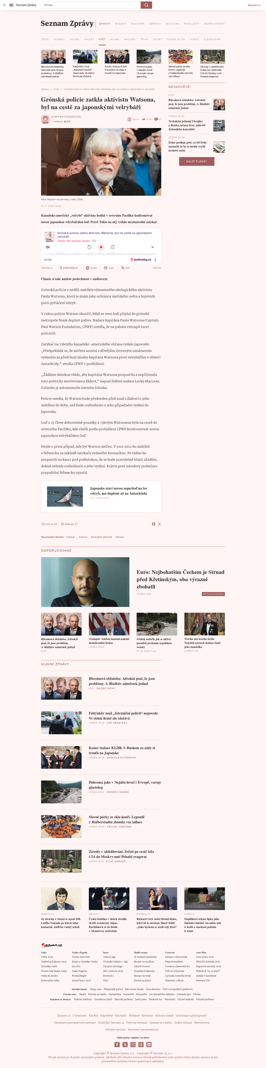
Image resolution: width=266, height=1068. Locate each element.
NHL (105, 981)
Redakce (134, 1016)
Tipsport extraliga (112, 966)
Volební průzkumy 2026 (54, 962)
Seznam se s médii (160, 1023)
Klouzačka (141, 994)
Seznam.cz (254, 5)
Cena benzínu (153, 989)
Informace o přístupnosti (191, 1016)
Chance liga (109, 957)
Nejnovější (179, 87)
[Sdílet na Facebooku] (153, 524)
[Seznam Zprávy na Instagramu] (133, 1044)
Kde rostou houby (134, 989)
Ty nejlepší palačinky (145, 957)
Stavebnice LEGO (103, 999)
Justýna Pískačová (66, 116)
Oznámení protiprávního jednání (75, 1023)
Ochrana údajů (164, 1016)
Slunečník (128, 994)
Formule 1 (108, 976)
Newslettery (202, 1023)
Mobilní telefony (83, 999)
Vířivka (196, 994)
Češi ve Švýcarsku (174, 971)
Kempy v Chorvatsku (176, 957)
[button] (53, 57)
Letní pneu (141, 999)
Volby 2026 (47, 957)
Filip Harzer (116, 861)
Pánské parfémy (205, 999)
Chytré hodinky (186, 999)
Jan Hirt (76, 966)
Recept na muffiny (144, 962)
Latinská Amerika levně (178, 976)
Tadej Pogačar (79, 971)
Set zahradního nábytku (162, 994)
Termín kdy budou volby (54, 971)
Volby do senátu (49, 976)
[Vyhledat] (146, 5)
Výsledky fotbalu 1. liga (115, 962)
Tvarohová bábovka (144, 971)
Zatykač (70, 536)
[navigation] (4, 5)
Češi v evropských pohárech (178, 989)
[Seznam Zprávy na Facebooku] (117, 1044)
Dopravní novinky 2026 (208, 966)
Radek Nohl (106, 688)
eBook (135, 119)
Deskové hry (155, 999)
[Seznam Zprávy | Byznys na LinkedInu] (148, 1044)
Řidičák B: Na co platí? (208, 971)
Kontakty (121, 1016)
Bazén (82, 994)
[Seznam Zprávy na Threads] (140, 1044)
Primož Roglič (79, 976)
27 (160, 119)
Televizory (169, 999)
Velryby (120, 536)
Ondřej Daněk (118, 792)
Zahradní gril (184, 994)
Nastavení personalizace (143, 1030)
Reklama (147, 1016)
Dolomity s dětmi (174, 981)
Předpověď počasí (113, 989)
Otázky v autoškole (206, 976)
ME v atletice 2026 (113, 971)
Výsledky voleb (49, 966)
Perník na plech (142, 981)
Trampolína (115, 994)
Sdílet (149, 119)
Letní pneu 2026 (205, 957)
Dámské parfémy (123, 999)
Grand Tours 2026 (81, 981)
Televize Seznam (136, 1023)
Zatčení (83, 536)
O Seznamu (80, 1016)
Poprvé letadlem (174, 962)
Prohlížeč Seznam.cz (111, 1023)
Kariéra (93, 1016)
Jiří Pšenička (117, 723)
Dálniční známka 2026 (208, 962)
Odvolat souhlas (115, 1030)
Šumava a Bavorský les (177, 966)
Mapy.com (96, 989)
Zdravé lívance (142, 966)
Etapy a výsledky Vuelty (85, 962)
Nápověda (106, 1016)
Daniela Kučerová (121, 757)
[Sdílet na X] (159, 524)
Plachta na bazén (97, 994)
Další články (196, 161)
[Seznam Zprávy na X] (125, 1044)
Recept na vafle (142, 976)
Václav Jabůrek (119, 826)
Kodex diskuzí (183, 1023)
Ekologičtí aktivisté (101, 536)
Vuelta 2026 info (81, 957)
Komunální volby (50, 981)
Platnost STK (203, 981)
